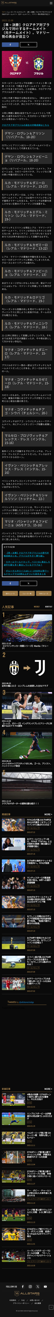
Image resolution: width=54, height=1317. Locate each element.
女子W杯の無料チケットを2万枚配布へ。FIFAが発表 (39, 861)
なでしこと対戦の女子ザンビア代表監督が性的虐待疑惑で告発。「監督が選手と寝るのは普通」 (39, 920)
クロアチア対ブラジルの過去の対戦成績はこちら (25, 124)
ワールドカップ (33, 828)
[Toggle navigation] (51, 3)
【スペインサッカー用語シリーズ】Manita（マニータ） (25, 647)
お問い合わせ (35, 1300)
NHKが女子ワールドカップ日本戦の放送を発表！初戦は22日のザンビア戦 (39, 899)
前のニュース (10, 594)
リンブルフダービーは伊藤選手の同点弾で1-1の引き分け (39, 1116)
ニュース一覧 (27, 594)
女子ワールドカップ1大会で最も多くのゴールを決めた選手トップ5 (39, 981)
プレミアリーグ (33, 1199)
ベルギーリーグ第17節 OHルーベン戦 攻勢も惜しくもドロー (39, 1135)
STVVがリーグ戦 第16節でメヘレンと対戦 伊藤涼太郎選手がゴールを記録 (39, 1154)
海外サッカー (45, 1199)
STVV (29, 1102)
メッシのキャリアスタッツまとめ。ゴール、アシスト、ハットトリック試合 (27, 764)
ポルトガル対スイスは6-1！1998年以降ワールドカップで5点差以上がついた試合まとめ (26, 572)
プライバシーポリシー (21, 1303)
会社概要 (38, 1303)
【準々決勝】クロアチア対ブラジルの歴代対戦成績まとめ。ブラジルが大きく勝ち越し (26, 554)
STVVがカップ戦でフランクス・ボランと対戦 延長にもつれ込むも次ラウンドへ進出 (39, 1232)
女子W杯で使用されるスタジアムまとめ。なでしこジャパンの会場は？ (39, 940)
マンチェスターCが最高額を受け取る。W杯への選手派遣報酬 (39, 880)
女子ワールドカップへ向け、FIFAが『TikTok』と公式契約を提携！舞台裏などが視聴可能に (39, 842)
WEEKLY (37, 606)
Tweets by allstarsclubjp (13, 1007)
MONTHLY (48, 606)
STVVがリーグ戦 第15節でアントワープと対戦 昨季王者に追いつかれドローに (40, 1174)
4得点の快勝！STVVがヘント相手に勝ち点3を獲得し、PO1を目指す (39, 1097)
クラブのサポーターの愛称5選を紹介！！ (20, 803)
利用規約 (13, 1300)
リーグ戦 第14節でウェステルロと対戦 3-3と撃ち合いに (39, 1212)
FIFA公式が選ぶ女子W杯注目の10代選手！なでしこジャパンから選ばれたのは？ (39, 822)
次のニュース (43, 594)
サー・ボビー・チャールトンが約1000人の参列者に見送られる (39, 1193)
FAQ (23, 1300)
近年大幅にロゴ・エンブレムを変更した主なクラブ (25, 685)
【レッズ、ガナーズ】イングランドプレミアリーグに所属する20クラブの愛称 (27, 724)
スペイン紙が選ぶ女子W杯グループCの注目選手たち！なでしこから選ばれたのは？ (39, 960)
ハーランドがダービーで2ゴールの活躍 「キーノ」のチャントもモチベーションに (39, 1254)
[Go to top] (51, 1307)
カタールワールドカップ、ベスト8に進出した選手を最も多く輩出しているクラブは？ (27, 563)
